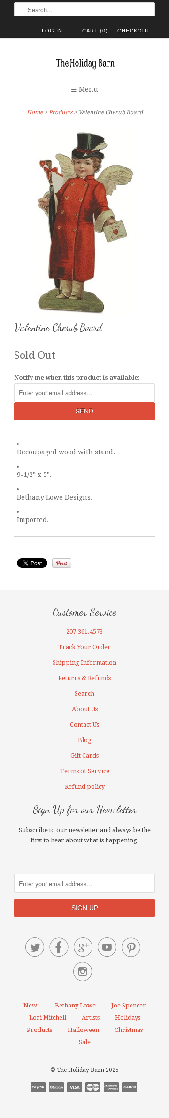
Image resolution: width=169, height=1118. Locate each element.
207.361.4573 (84, 631)
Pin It (61, 563)
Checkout (133, 30)
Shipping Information (84, 662)
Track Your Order (84, 646)
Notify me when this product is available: (77, 377)
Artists (91, 1017)
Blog (85, 740)
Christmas (129, 1029)
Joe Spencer (128, 1005)
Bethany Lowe (75, 1005)
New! (31, 1005)
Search (84, 693)
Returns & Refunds (84, 678)
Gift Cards (84, 755)
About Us (85, 709)
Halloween (83, 1029)
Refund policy (85, 786)
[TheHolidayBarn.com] (84, 62)
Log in (52, 30)
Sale (85, 1042)
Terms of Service (84, 771)
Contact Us (84, 724)
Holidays (127, 1017)
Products (60, 112)
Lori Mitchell (47, 1017)
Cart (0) (95, 30)
